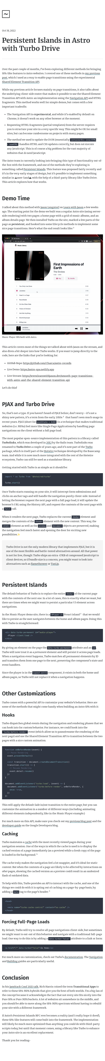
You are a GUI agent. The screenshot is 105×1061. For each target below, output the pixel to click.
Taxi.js (55, 563)
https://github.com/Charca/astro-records (47, 363)
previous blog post (81, 821)
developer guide (11, 825)
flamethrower (39, 563)
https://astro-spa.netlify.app (37, 369)
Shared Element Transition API (20, 81)
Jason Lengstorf (49, 207)
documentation (73, 957)
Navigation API (79, 98)
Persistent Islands (34, 169)
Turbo (89, 446)
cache (28, 842)
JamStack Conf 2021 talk (23, 986)
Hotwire (49, 451)
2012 (49, 442)
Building (12, 961)
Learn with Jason (73, 207)
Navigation (96, 957)
